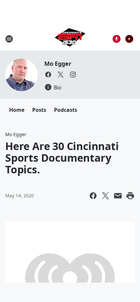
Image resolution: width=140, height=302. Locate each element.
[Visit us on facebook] (48, 74)
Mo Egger (57, 63)
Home (16, 109)
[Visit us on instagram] (73, 74)
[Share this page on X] (105, 195)
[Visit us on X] (60, 74)
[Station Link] (70, 38)
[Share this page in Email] (117, 195)
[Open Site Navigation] (9, 39)
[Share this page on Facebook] (93, 195)
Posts (39, 109)
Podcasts (65, 109)
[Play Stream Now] (129, 39)
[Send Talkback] (116, 39)
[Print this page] (130, 195)
